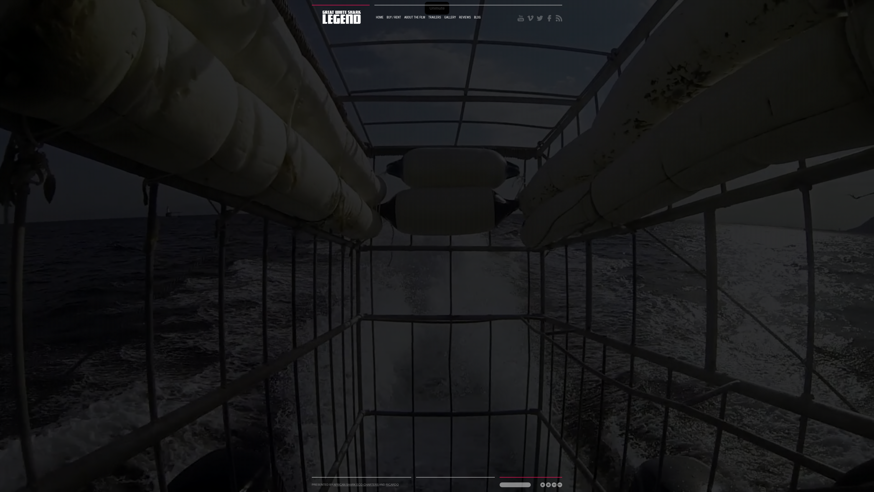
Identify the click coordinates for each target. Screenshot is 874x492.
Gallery (450, 17)
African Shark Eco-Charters (356, 484)
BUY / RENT (394, 17)
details (378, 466)
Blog (477, 17)
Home (380, 17)
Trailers (434, 17)
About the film (414, 17)
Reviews (465, 17)
